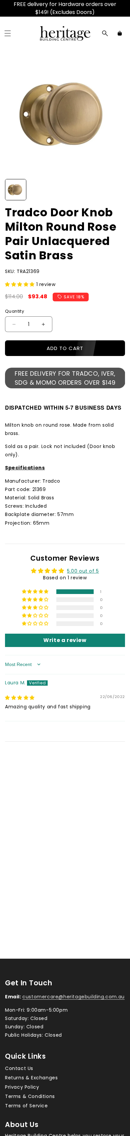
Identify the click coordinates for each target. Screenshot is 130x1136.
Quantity (14, 311)
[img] (20, 697)
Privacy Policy (22, 1087)
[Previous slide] (12, 189)
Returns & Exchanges (31, 1077)
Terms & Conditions (30, 1096)
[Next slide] (117, 189)
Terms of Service (26, 1105)
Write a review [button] (64, 640)
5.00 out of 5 (83, 571)
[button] (7, 33)
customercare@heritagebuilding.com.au (73, 996)
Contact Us (19, 1068)
